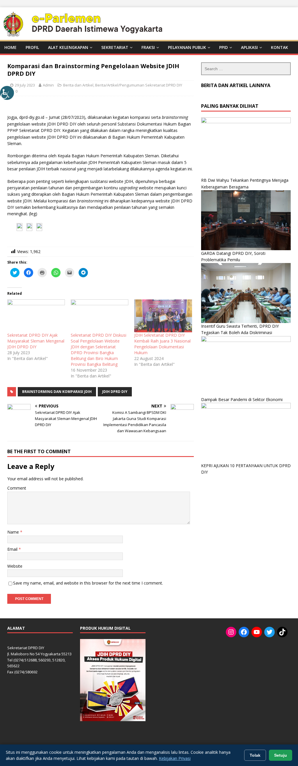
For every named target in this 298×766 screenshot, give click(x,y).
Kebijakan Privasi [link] (175, 758)
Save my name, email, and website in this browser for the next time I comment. (88, 583)
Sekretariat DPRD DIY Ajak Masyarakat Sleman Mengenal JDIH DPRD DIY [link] (35, 341)
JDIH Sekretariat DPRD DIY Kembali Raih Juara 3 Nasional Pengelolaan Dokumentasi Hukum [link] (162, 343)
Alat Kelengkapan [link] (68, 47)
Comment (16, 488)
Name (13, 532)
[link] (7, 93)
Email (13, 549)
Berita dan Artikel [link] (78, 85)
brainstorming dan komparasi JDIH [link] (57, 391)
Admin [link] (48, 85)
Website (14, 566)
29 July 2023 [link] (25, 85)
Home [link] (10, 47)
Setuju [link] (280, 755)
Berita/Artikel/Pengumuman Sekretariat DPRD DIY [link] (138, 85)
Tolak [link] (255, 755)
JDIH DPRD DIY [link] (114, 391)
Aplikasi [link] (249, 47)
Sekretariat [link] (114, 47)
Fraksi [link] (148, 47)
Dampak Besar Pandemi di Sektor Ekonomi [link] (242, 399)
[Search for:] (246, 68)
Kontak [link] (279, 47)
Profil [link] (32, 47)
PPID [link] (223, 47)
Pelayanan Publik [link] (187, 47)
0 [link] (16, 91)
